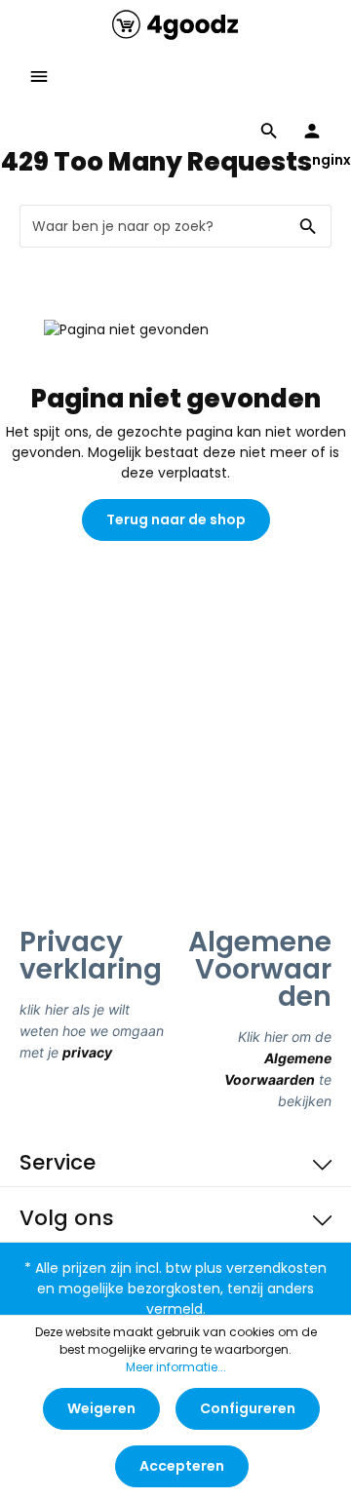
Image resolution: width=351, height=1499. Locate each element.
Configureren (247, 1408)
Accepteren (181, 1466)
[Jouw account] (312, 130)
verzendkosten (276, 1268)
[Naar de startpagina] (175, 24)
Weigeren (101, 1408)
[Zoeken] (309, 226)
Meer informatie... (176, 1367)
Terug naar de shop (176, 519)
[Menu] (39, 76)
